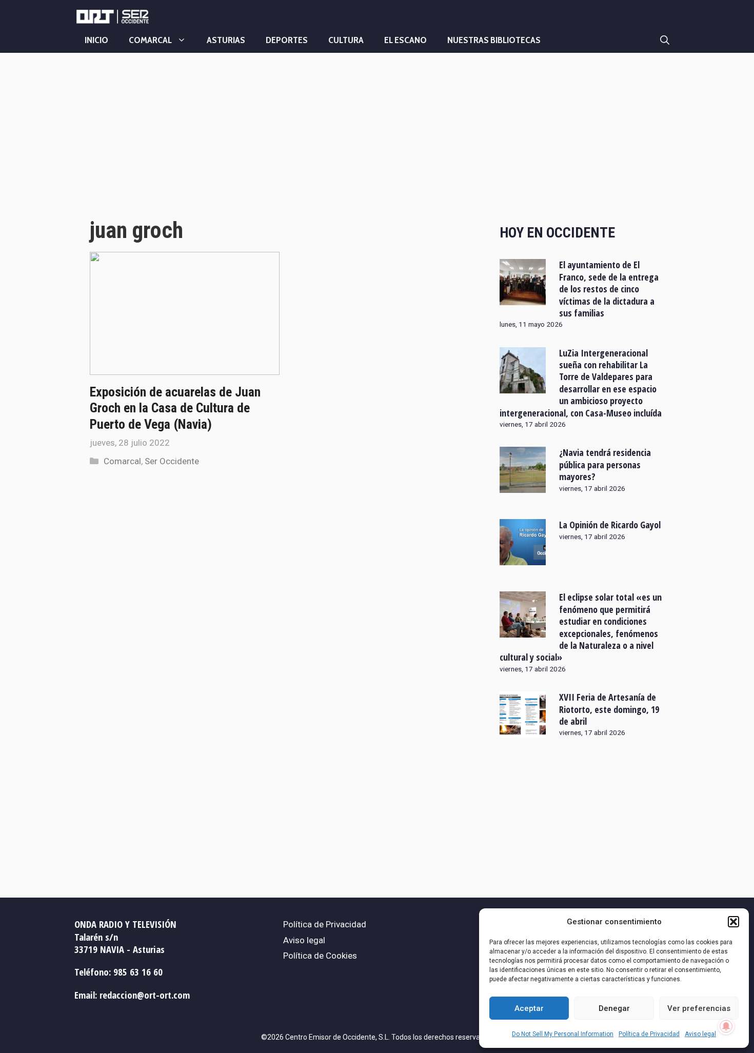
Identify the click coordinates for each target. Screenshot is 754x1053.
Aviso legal (700, 1034)
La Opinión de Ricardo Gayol (610, 525)
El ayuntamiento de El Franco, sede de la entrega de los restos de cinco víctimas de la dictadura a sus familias (609, 289)
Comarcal (150, 40)
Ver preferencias (698, 1008)
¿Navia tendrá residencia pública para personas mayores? (605, 464)
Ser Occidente (172, 461)
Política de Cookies (320, 955)
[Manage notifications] (726, 1026)
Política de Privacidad (649, 1034)
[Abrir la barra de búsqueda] (665, 40)
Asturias (226, 40)
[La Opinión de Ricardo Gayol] (523, 558)
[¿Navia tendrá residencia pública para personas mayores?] (523, 486)
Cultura (346, 40)
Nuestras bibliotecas (494, 40)
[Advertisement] (283, 145)
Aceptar (529, 1008)
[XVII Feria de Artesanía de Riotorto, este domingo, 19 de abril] (523, 731)
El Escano (405, 40)
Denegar (614, 1008)
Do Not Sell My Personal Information (562, 1034)
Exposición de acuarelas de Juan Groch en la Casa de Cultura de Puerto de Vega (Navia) (175, 407)
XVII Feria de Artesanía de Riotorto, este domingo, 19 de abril (609, 709)
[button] (733, 922)
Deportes (287, 40)
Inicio (96, 40)
